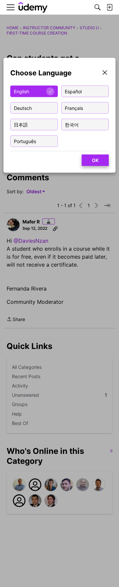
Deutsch (23, 108)
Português (25, 141)
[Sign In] (109, 7)
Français (74, 108)
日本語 (21, 124)
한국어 (72, 124)
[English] (33, 7)
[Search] (97, 7)
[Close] (105, 73)
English (21, 91)
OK (95, 160)
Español (73, 91)
